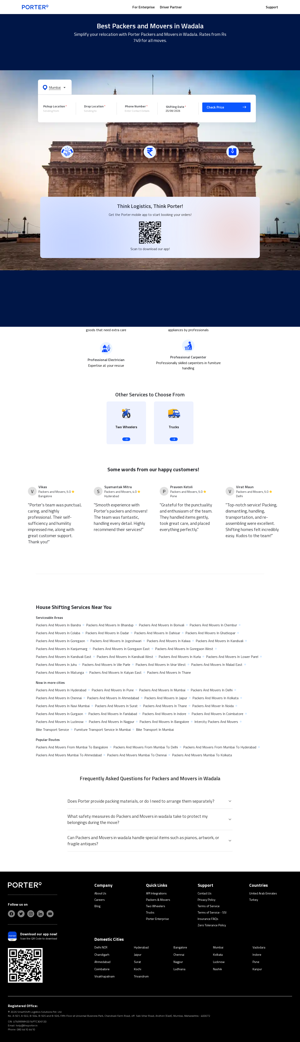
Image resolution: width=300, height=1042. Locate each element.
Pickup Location (54, 106)
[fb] (11, 913)
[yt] (50, 913)
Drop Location (94, 106)
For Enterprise (143, 7)
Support (272, 7)
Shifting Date (175, 106)
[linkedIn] (40, 913)
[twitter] (21, 913)
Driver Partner (171, 7)
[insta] (30, 913)
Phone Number (135, 106)
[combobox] (56, 111)
